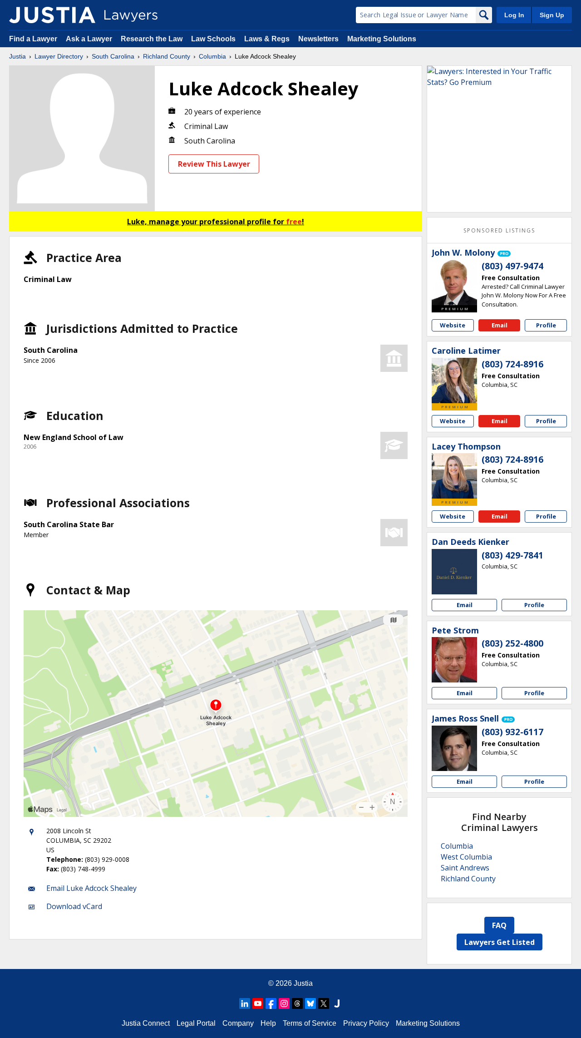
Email (499, 325)
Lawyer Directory (58, 56)
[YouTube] (257, 1003)
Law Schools (213, 39)
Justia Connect (146, 1023)
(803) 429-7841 (512, 555)
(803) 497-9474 (512, 266)
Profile (546, 325)
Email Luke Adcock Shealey (91, 888)
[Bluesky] (310, 1003)
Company (238, 1023)
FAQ (499, 925)
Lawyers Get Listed (499, 942)
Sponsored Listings (499, 230)
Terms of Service (309, 1023)
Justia (17, 56)
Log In (514, 15)
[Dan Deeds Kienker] (454, 571)
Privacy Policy (366, 1023)
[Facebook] (271, 1003)
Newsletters (318, 39)
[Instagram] (284, 1003)
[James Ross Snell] (454, 748)
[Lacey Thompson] (454, 476)
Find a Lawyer (33, 39)
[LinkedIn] (244, 1003)
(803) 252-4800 (512, 643)
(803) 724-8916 (512, 364)
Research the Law (151, 39)
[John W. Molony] (454, 282)
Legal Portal (196, 1023)
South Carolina (113, 56)
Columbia (212, 56)
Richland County (166, 56)
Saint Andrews (465, 868)
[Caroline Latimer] (454, 380)
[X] (323, 1003)
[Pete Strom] (454, 659)
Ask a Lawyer (90, 39)
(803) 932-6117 (512, 732)
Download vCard (74, 906)
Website (452, 325)
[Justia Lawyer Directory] (52, 15)
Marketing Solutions (381, 39)
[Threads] (297, 1003)
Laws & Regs (267, 39)
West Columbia (466, 857)
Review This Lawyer (214, 164)
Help (268, 1023)
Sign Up (552, 15)
